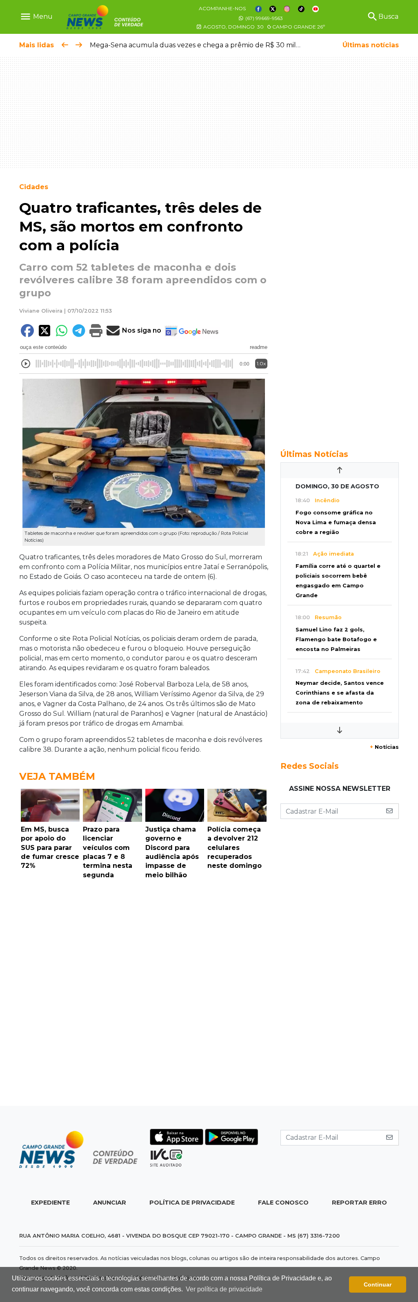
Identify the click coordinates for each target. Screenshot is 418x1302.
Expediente (50, 1202)
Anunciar (109, 1202)
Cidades (33, 187)
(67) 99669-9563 (263, 18)
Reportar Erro (359, 1202)
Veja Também (57, 776)
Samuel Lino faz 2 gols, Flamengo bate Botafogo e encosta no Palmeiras (336, 639)
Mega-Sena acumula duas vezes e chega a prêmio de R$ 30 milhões (200, 45)
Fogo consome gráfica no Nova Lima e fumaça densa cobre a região (336, 522)
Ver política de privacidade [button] (224, 1289)
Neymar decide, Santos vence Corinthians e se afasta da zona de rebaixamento (340, 693)
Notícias (384, 747)
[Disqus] (143, 995)
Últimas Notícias (314, 454)
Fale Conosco (283, 1202)
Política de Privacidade (192, 1202)
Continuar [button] (377, 1284)
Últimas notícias (370, 45)
